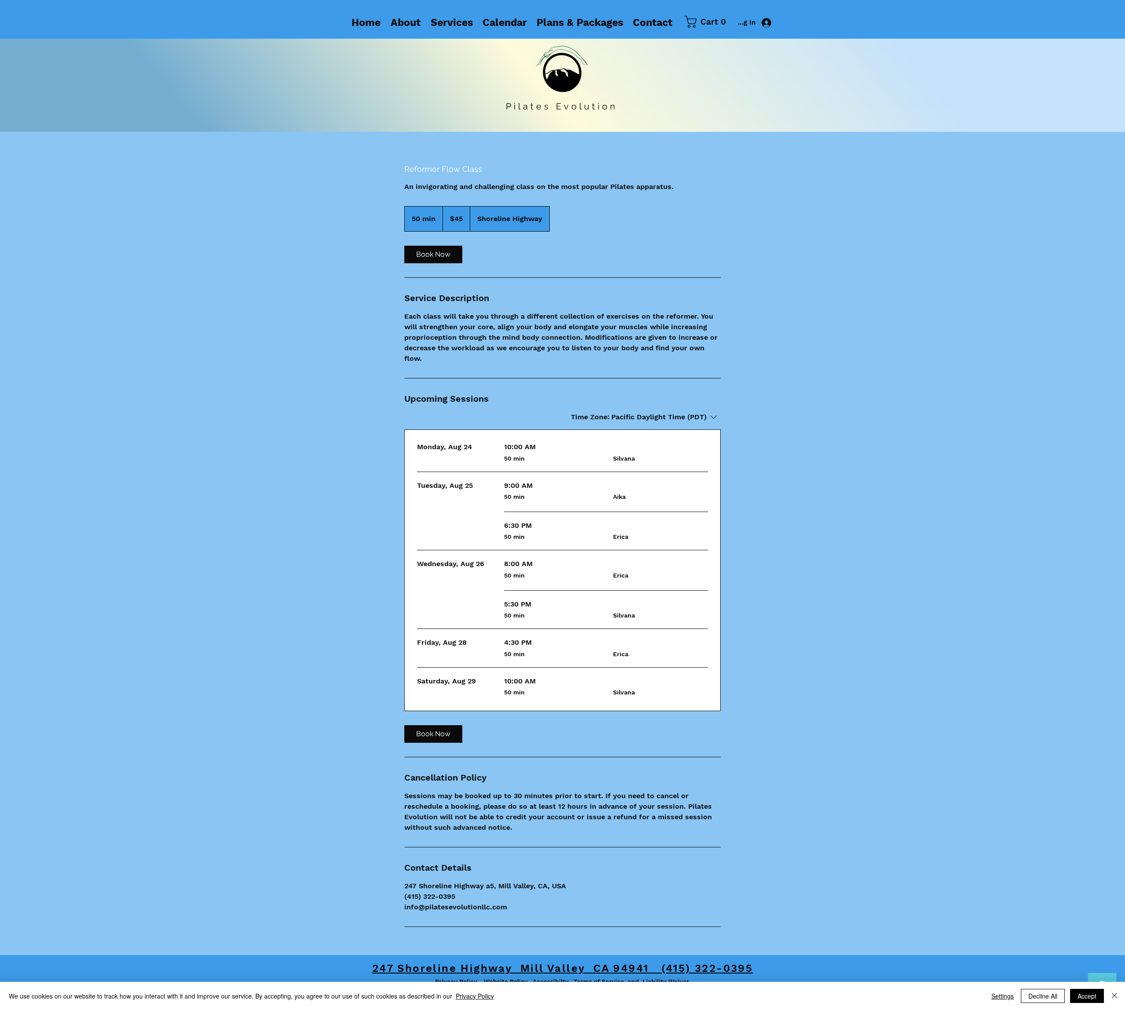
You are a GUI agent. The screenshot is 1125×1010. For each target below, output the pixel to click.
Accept (1087, 996)
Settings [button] (1002, 996)
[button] (711, 22)
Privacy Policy (475, 996)
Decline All (1042, 996)
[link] (433, 254)
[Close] (1114, 996)
